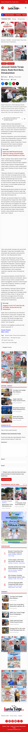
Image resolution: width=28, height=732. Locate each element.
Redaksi (20, 715)
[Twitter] (18, 721)
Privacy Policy (13, 715)
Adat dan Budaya (9, 14)
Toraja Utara (11, 63)
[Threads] (12, 721)
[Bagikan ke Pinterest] (13, 83)
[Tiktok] (21, 721)
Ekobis (9, 554)
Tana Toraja (11, 555)
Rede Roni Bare (5, 337)
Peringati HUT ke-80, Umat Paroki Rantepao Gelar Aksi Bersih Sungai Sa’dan (17, 630)
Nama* (3, 459)
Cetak (14, 79)
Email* (3, 465)
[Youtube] (15, 721)
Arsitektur (18, 14)
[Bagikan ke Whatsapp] (10, 83)
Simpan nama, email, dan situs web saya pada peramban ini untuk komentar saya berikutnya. (13, 474)
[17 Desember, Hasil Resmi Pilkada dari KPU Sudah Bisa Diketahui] (20, 493)
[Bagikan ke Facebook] (2, 83)
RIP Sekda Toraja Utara (7, 340)
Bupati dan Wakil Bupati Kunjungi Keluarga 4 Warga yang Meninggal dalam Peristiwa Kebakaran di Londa (14, 153)
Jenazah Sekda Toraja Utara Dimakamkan (15, 335)
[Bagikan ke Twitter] (6, 83)
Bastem (24, 14)
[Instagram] (9, 721)
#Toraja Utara (21, 19)
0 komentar (6, 79)
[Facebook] (6, 721)
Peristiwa (15, 563)
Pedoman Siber (5, 715)
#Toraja (14, 19)
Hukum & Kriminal (12, 571)
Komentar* (4, 442)
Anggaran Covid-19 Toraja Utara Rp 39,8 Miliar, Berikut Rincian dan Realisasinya (13, 307)
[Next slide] (26, 484)
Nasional (4, 502)
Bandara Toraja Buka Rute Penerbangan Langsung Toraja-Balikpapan (15, 552)
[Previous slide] (24, 484)
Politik (16, 501)
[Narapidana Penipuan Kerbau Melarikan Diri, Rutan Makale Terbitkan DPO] (6, 410)
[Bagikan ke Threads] (17, 83)
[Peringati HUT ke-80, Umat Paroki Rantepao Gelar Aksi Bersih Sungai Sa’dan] (5, 630)
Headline (4, 63)
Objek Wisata (11, 587)
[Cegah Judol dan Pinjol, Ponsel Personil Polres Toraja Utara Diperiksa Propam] (6, 401)
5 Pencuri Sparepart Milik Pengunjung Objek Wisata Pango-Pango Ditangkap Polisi (16, 584)
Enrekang (4, 501)
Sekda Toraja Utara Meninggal (9, 342)
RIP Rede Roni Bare (15, 337)
